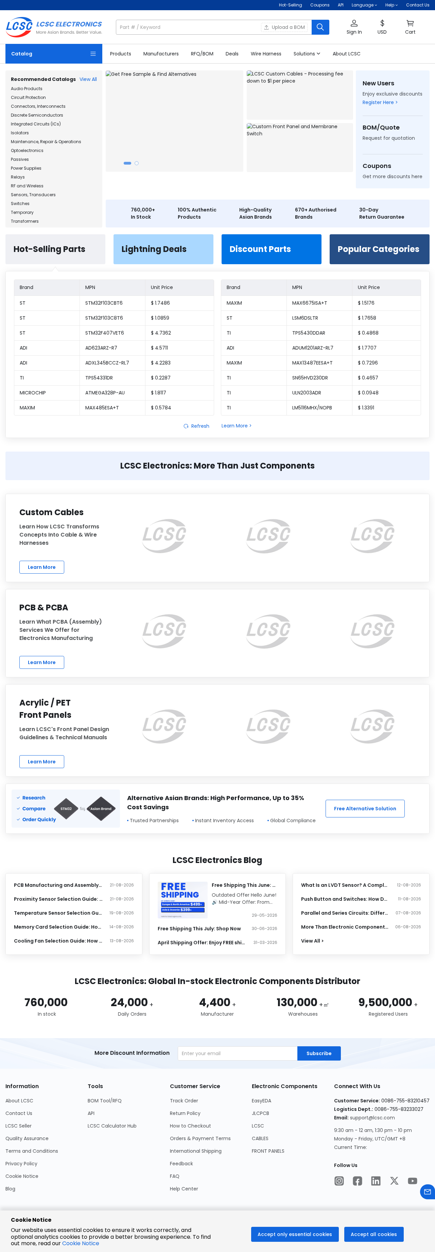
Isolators (20, 133)
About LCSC (19, 1100)
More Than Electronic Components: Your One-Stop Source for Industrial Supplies (345, 927)
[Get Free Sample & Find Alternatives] (174, 121)
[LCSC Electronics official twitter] (394, 1181)
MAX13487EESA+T (312, 362)
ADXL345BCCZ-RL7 (107, 362)
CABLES (260, 1138)
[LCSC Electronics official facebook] (357, 1181)
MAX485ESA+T (102, 407)
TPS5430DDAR (308, 332)
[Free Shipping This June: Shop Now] (183, 900)
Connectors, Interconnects (38, 106)
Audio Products (26, 88)
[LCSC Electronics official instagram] (339, 1181)
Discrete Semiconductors (37, 115)
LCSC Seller (18, 1125)
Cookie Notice (21, 1176)
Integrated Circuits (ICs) (36, 124)
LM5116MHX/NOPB (312, 407)
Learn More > (237, 425)
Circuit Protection (28, 97)
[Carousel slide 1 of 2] (127, 163)
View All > (312, 940)
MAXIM (27, 407)
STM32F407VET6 (104, 332)
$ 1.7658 (367, 318)
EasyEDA (261, 1100)
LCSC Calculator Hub (112, 1125)
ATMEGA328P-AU (105, 392)
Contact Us (418, 5)
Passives (20, 159)
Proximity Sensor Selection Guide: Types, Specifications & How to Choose (58, 899)
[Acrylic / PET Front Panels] (164, 726)
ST (22, 303)
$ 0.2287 (161, 377)
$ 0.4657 (368, 377)
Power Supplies (26, 168)
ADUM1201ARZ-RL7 (312, 347)
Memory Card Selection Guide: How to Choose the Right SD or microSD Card (58, 927)
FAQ (174, 1176)
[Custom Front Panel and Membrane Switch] (300, 147)
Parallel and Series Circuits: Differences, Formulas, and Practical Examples (345, 913)
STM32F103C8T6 (104, 318)
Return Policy (185, 1113)
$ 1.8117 (158, 392)
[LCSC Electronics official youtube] (412, 1181)
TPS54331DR (99, 377)
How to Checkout (190, 1125)
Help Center (184, 1188)
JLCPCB (260, 1113)
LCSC (258, 1125)
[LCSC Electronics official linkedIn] (376, 1181)
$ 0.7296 (368, 362)
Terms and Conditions (31, 1151)
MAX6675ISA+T (309, 303)
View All (88, 79)
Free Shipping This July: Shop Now (199, 928)
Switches (20, 203)
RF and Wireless (27, 186)
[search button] (320, 27)
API (341, 5)
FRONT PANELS (268, 1151)
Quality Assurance (27, 1138)
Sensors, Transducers (33, 195)
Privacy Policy (21, 1163)
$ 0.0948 (368, 392)
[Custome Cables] (164, 536)
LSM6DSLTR (305, 318)
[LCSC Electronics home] (53, 27)
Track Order (184, 1100)
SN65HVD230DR (310, 377)
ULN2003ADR (306, 392)
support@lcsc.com (372, 1117)
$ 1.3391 (366, 407)
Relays (18, 177)
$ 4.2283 (161, 362)
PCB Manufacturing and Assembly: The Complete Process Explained (58, 885)
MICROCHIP (33, 392)
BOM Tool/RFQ (105, 1100)
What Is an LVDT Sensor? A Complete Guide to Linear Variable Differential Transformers (345, 885)
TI (22, 377)
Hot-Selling (290, 5)
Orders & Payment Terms (200, 1138)
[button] (222, 27)
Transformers (25, 221)
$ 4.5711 (159, 347)
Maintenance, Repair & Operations (46, 142)
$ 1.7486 (160, 303)
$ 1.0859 (160, 318)
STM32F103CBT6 (104, 303)
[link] (120, 54)
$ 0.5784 (161, 407)
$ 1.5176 (366, 303)
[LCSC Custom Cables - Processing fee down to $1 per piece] (300, 95)
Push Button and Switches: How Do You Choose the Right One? (345, 899)
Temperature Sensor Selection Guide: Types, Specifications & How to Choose (58, 913)
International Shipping (196, 1151)
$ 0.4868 (368, 332)
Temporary (22, 212)
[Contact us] (427, 1192)
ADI (23, 347)
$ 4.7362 (161, 332)
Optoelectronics (27, 150)
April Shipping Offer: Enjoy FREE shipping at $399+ (202, 942)
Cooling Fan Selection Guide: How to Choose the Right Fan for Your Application (58, 940)
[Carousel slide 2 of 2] (136, 163)
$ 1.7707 (367, 347)
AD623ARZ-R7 (101, 347)
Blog (10, 1188)
